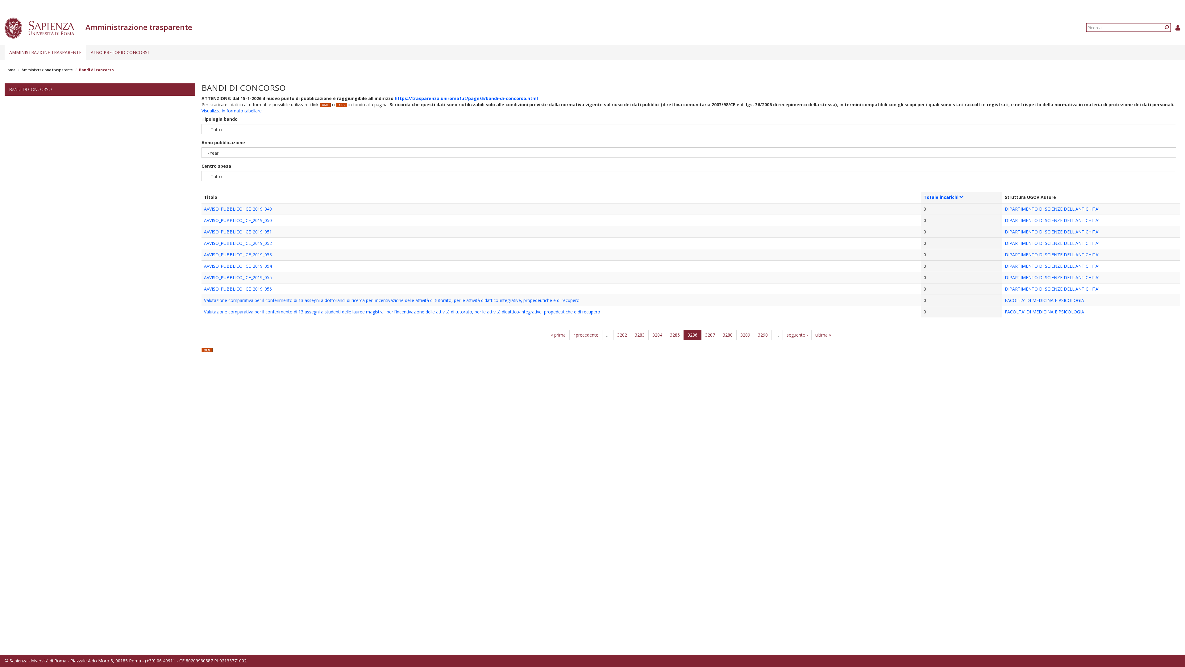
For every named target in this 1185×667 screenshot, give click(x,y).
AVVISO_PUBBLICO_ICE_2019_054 (238, 266)
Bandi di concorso (30, 89)
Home (10, 70)
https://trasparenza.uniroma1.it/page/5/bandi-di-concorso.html (466, 98)
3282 (622, 335)
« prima (558, 335)
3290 (763, 335)
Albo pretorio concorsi (120, 52)
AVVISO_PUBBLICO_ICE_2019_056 (238, 289)
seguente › (797, 335)
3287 (710, 335)
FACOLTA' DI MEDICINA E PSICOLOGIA (1044, 300)
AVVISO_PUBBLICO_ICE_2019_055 (238, 277)
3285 (675, 335)
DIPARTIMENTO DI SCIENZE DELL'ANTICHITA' (1052, 209)
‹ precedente (585, 335)
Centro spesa (216, 166)
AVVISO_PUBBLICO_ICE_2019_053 (238, 255)
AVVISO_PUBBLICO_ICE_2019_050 (238, 220)
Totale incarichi (941, 197)
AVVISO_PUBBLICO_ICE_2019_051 (238, 232)
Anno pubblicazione (223, 142)
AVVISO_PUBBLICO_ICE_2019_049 (238, 209)
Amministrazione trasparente (45, 52)
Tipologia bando (220, 119)
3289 (745, 335)
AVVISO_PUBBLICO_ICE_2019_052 (238, 243)
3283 (640, 335)
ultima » (823, 335)
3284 (657, 335)
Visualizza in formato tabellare (232, 111)
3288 (728, 335)
